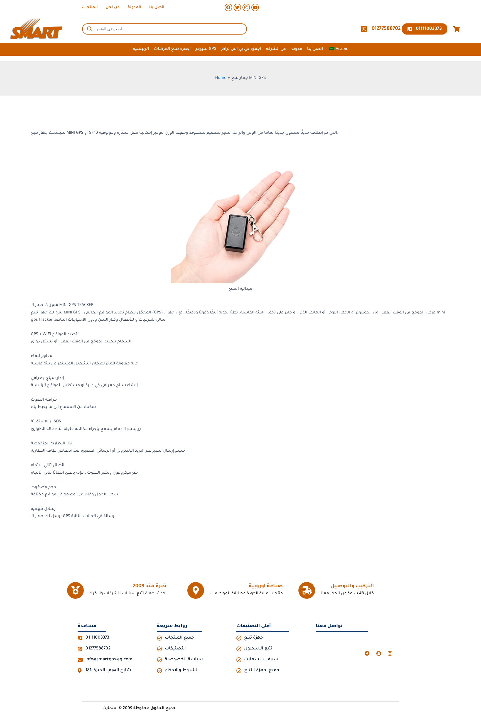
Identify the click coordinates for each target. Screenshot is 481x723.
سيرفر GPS (206, 49)
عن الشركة (276, 49)
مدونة (296, 49)
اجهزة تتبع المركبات (172, 49)
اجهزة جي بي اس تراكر (241, 49)
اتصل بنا (315, 49)
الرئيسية (141, 49)
